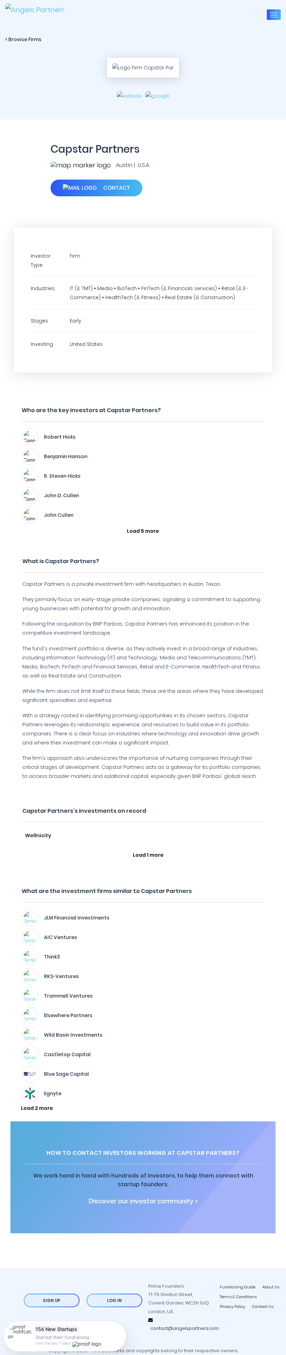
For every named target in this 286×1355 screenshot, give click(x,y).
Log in (114, 1300)
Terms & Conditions (238, 1297)
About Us (270, 1287)
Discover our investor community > (143, 1201)
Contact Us (262, 1306)
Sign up (51, 1300)
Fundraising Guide (237, 1287)
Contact (116, 187)
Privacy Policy (232, 1306)
